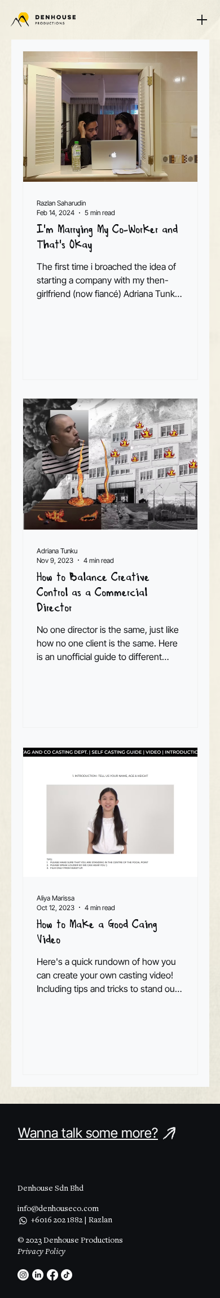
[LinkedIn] (37, 1274)
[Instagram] (23, 1274)
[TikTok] (66, 1274)
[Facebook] (52, 1274)
